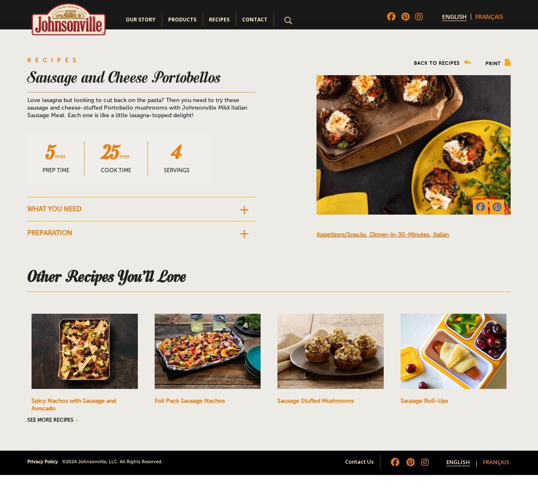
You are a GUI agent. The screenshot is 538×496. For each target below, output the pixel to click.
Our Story (141, 19)
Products (182, 19)
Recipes (219, 19)
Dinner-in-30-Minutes (399, 234)
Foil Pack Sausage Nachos (190, 400)
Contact (254, 19)
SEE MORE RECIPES (50, 420)
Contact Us (359, 461)
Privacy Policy (42, 462)
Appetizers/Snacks (341, 234)
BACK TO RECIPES (438, 63)
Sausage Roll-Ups (424, 400)
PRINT (494, 63)
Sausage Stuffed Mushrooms (315, 400)
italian (441, 234)
